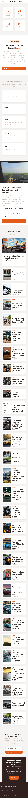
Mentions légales (4, 790)
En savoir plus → (8, 221)
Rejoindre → (14, 777)
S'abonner (9, 752)
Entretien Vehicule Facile (12, 1)
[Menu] (24, 1)
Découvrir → (7, 68)
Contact (11, 790)
